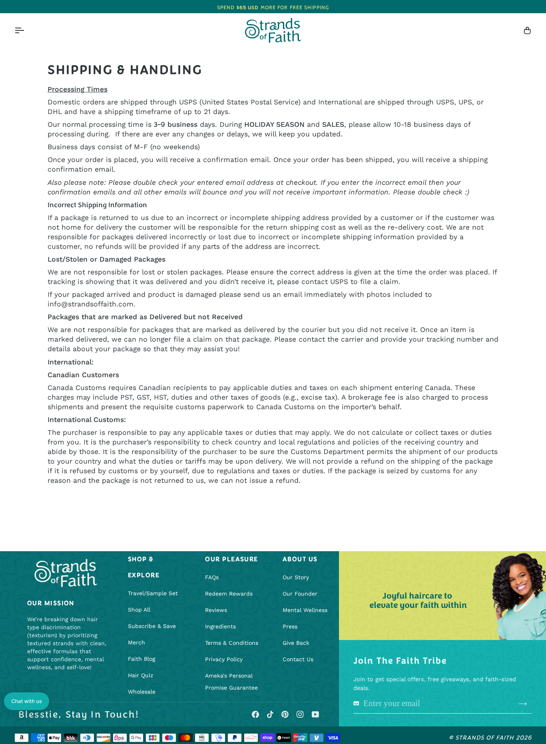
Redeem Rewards (229, 593)
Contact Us (298, 659)
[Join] (523, 704)
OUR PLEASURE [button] (231, 559)
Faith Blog (141, 659)
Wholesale (141, 691)
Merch (136, 642)
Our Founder (300, 593)
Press (290, 626)
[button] (26, 701)
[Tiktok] (270, 714)
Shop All (139, 609)
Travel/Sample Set (153, 593)
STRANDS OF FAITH (484, 737)
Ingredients (220, 626)
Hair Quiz (140, 675)
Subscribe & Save (152, 626)
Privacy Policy (224, 659)
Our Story (296, 577)
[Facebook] (255, 714)
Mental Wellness (305, 610)
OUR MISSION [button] (50, 603)
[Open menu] (26, 30)
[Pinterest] (285, 714)
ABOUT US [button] (300, 559)
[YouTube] (315, 714)
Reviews (216, 610)
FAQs (212, 577)
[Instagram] (300, 714)
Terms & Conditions (231, 643)
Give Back (296, 643)
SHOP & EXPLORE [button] (143, 567)
